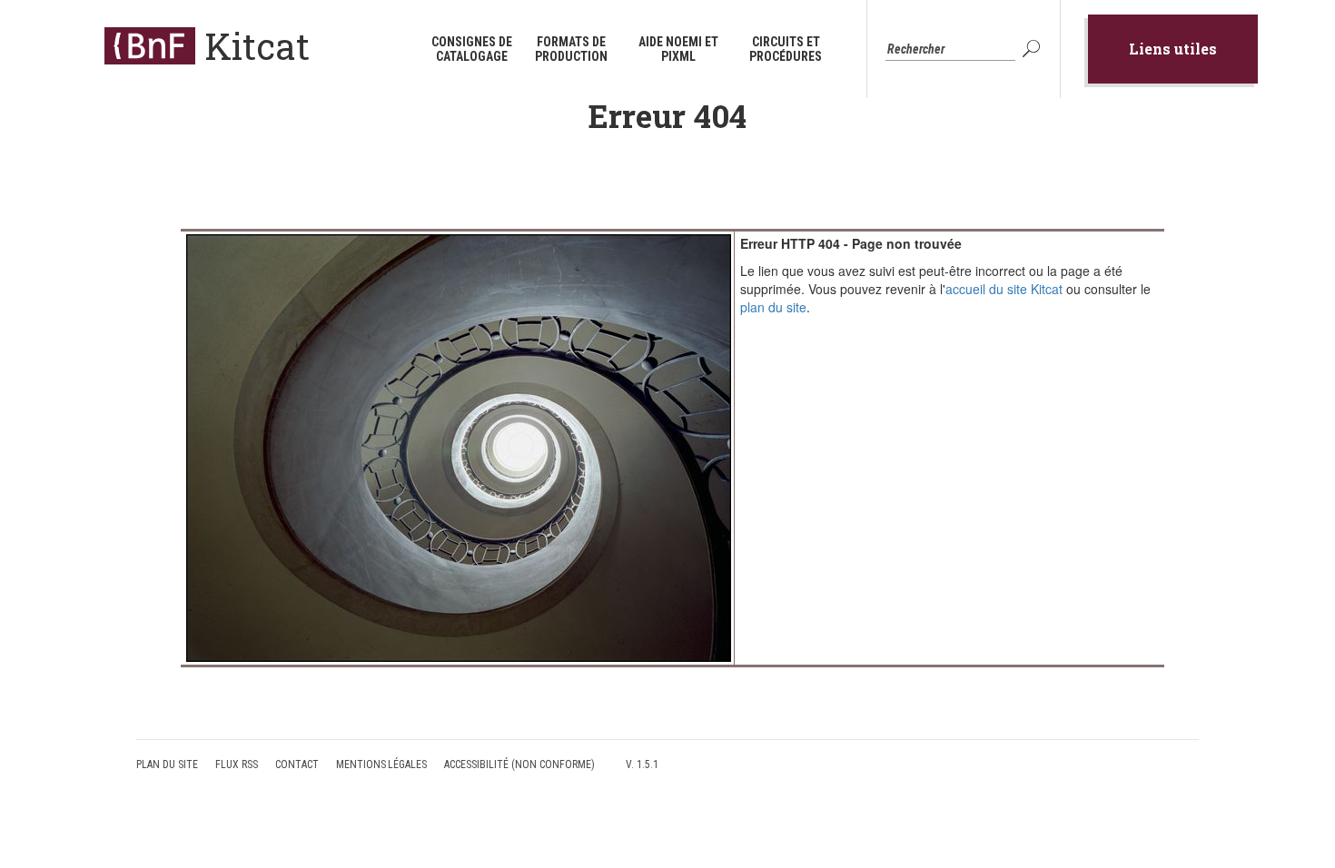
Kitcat (257, 46)
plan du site (773, 307)
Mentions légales (382, 764)
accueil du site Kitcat (1004, 289)
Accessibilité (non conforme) (519, 764)
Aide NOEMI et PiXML (678, 49)
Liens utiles (1173, 48)
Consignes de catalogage (471, 49)
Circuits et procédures (785, 49)
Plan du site (167, 764)
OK (1033, 49)
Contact (297, 764)
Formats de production (571, 49)
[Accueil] (149, 45)
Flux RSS (236, 764)
